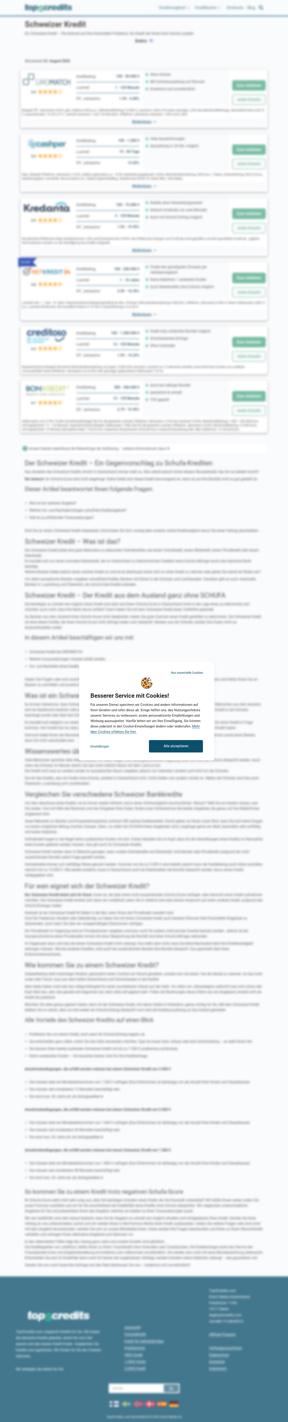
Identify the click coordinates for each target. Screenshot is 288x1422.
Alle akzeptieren (176, 746)
